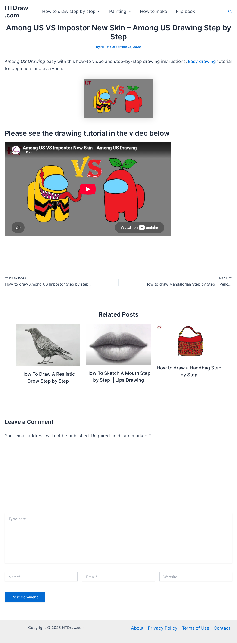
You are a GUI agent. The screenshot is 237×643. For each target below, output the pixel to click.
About (137, 628)
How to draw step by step (69, 11)
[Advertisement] (118, 478)
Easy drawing (202, 61)
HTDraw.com (16, 11)
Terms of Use (195, 628)
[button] (98, 11)
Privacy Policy (163, 628)
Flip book (185, 11)
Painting (117, 11)
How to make (153, 11)
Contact (222, 628)
